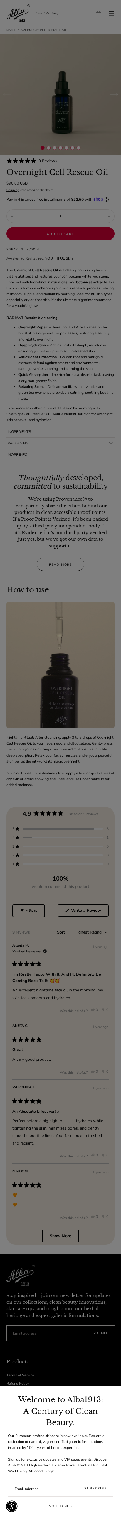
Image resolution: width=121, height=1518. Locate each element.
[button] (12, 1506)
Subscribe (95, 1488)
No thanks (60, 1506)
